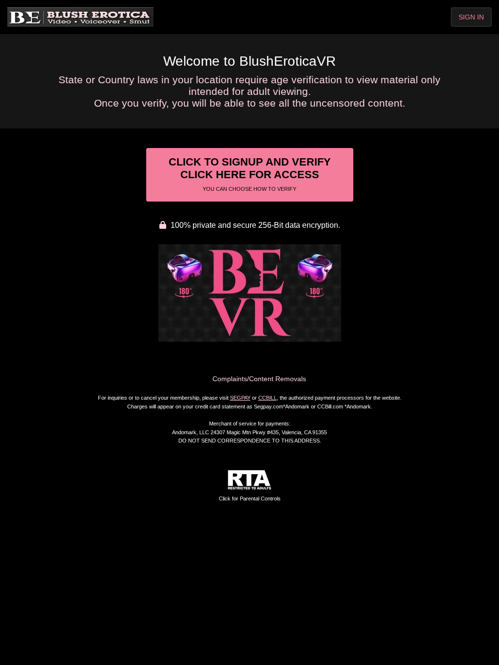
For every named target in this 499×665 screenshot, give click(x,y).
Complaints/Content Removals (259, 379)
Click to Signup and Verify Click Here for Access (250, 174)
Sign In (471, 17)
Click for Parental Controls (250, 498)
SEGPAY (240, 398)
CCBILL (267, 398)
